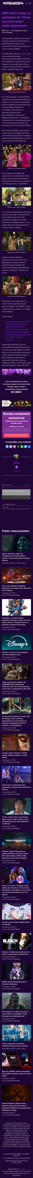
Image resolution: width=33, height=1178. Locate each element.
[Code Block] (19, 497)
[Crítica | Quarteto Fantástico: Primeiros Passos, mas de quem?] (16, 1033)
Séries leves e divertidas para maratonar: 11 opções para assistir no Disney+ (16, 787)
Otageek (22, 1169)
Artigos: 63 (16, 471)
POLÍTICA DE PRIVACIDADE (19, 1161)
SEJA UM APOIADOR (22, 1158)
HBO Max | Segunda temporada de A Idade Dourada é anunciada (18, 337)
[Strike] (10, 497)
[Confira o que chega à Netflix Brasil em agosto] (16, 911)
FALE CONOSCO (8, 1158)
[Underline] (8, 497)
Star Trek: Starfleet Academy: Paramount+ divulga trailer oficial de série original (16, 588)
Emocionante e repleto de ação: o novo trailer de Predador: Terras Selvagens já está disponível (15, 1014)
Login (29, 485)
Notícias (5, 32)
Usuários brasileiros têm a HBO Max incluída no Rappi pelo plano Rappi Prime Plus (18, 324)
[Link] (21, 497)
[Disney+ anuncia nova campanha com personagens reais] (16, 641)
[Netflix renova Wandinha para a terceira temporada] (16, 971)
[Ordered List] (12, 497)
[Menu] (30, 3)
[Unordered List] (15, 497)
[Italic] (6, 497)
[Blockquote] (17, 497)
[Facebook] (7, 446)
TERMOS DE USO (11, 1161)
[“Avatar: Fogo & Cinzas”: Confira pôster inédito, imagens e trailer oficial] (16, 742)
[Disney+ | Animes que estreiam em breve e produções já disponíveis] (16, 941)
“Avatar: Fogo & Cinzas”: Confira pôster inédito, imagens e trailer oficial (15, 755)
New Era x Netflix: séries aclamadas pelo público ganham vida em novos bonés (16, 1074)
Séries (10, 32)
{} (23, 497)
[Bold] (4, 497)
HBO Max (24, 54)
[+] (26, 497)
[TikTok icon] (16, 467)
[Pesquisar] (26, 3)
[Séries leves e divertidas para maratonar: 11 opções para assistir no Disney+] (16, 774)
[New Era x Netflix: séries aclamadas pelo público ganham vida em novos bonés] (16, 1060)
